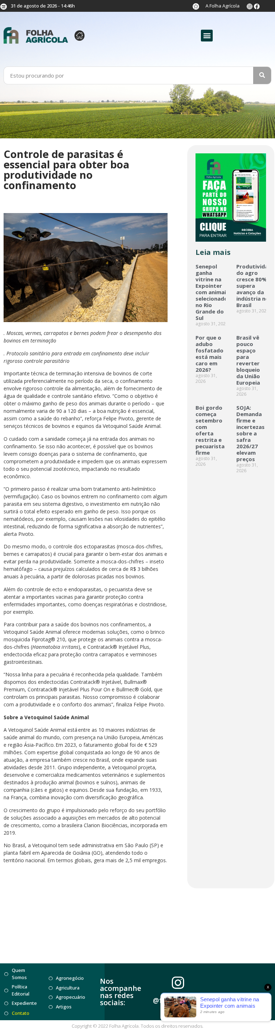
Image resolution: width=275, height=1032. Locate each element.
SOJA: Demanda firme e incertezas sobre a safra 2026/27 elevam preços (250, 433)
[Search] (262, 75)
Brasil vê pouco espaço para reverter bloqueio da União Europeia (248, 360)
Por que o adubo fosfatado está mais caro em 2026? (209, 353)
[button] (207, 35)
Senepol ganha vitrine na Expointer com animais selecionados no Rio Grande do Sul (213, 292)
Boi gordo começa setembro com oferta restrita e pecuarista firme (210, 430)
